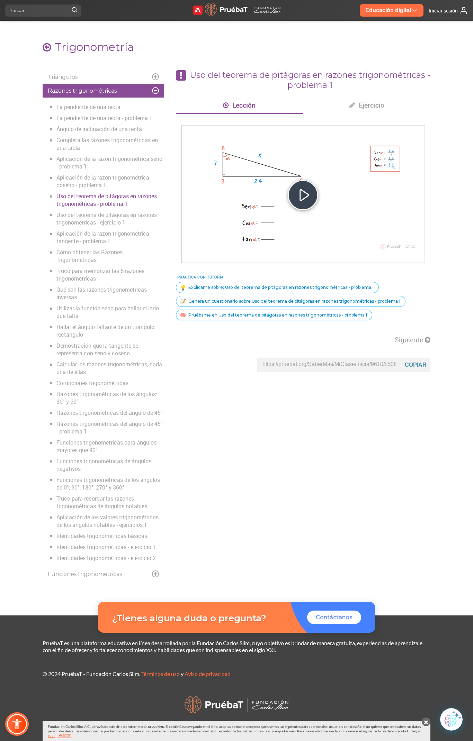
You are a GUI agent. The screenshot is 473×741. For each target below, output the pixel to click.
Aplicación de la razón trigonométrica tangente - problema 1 (102, 237)
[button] (17, 724)
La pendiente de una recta (88, 107)
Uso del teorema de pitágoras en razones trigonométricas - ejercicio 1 (106, 218)
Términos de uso (160, 673)
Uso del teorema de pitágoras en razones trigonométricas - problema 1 (106, 200)
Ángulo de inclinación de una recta (99, 129)
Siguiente (410, 339)
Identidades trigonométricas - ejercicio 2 (106, 558)
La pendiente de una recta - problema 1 (104, 118)
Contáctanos (334, 617)
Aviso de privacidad (208, 673)
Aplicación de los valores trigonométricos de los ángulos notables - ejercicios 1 (107, 521)
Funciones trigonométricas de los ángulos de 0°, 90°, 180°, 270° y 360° (108, 483)
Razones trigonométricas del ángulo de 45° (109, 413)
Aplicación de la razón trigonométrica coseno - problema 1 (102, 181)
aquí (51, 735)
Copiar (416, 365)
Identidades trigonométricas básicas (101, 536)
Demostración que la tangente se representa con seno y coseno (97, 349)
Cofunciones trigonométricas (92, 383)
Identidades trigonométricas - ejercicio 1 (106, 547)
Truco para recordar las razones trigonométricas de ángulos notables (101, 502)
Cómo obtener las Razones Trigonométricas (89, 256)
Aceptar (65, 735)
